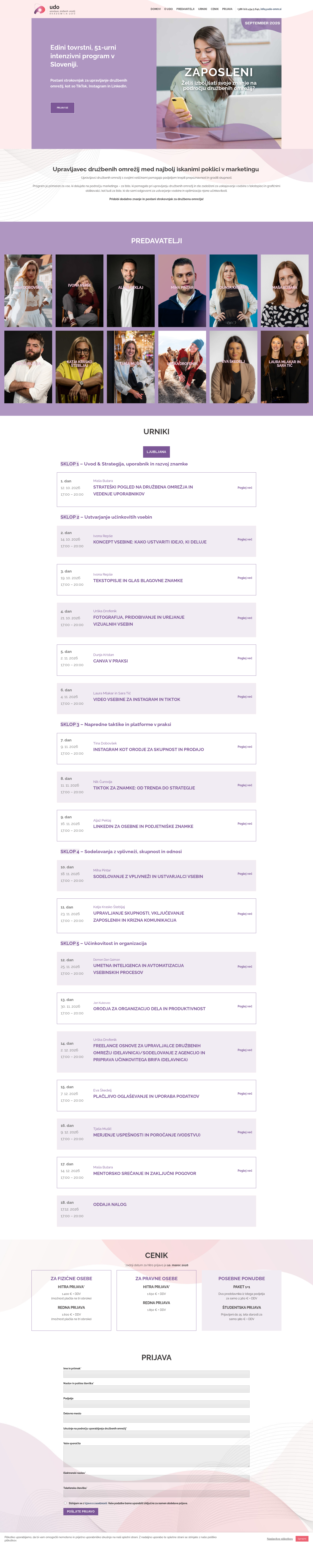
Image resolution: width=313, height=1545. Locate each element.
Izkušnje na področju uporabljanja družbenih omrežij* (95, 1428)
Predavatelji (185, 9)
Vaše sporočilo (72, 1443)
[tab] (156, 452)
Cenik (215, 9)
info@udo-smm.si (270, 9)
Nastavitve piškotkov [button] (280, 1538)
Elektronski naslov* (74, 1472)
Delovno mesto (72, 1413)
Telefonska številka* (75, 1487)
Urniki (202, 9)
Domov (155, 9)
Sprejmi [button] (302, 1538)
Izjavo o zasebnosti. (96, 1503)
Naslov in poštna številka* (78, 1383)
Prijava (227, 9)
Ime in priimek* (72, 1368)
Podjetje (68, 1398)
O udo (168, 9)
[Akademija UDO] (55, 9)
